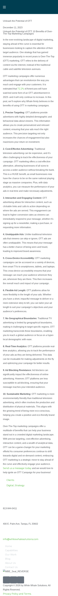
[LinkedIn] (20, 579)
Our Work (10, 554)
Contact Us (11, 567)
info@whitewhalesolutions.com (20, 539)
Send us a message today (17, 468)
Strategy (19, 485)
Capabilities (11, 550)
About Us (10, 563)
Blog (7, 558)
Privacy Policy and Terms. (17, 593)
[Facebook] (6, 579)
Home (8, 546)
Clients (10, 480)
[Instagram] (13, 579)
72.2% (20, 88)
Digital (10, 485)
